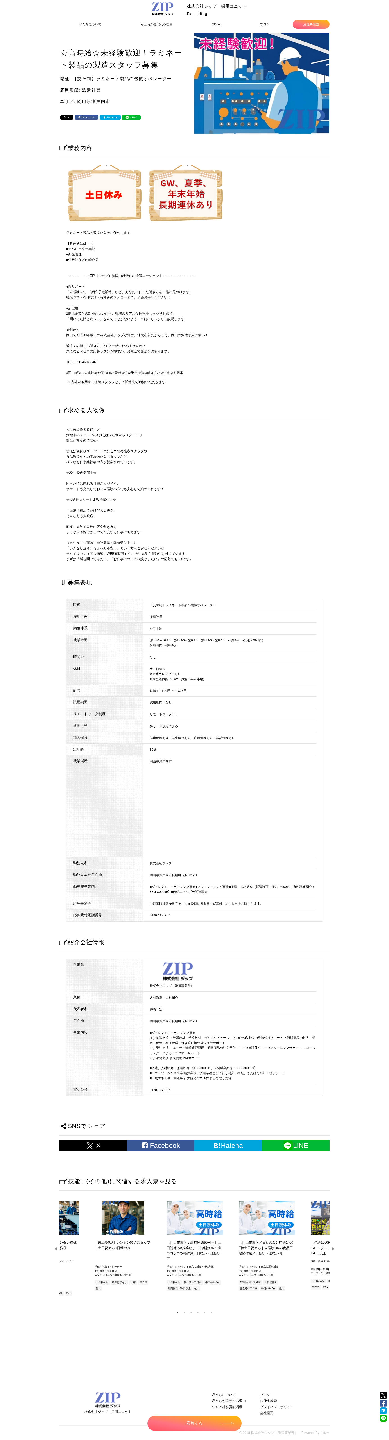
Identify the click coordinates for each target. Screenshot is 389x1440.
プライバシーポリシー (277, 1407)
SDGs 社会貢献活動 (227, 1407)
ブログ (264, 24)
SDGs (216, 24)
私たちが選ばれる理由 (156, 24)
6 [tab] (211, 1312)
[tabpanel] (194, 1246)
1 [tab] (177, 1312)
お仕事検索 (311, 24)
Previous (56, 1249)
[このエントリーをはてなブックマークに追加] (383, 1410)
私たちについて (90, 24)
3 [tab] (191, 1312)
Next (333, 1249)
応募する (194, 1423)
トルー (324, 1433)
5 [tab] (204, 1312)
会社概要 (267, 1413)
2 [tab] (184, 1312)
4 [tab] (198, 1312)
